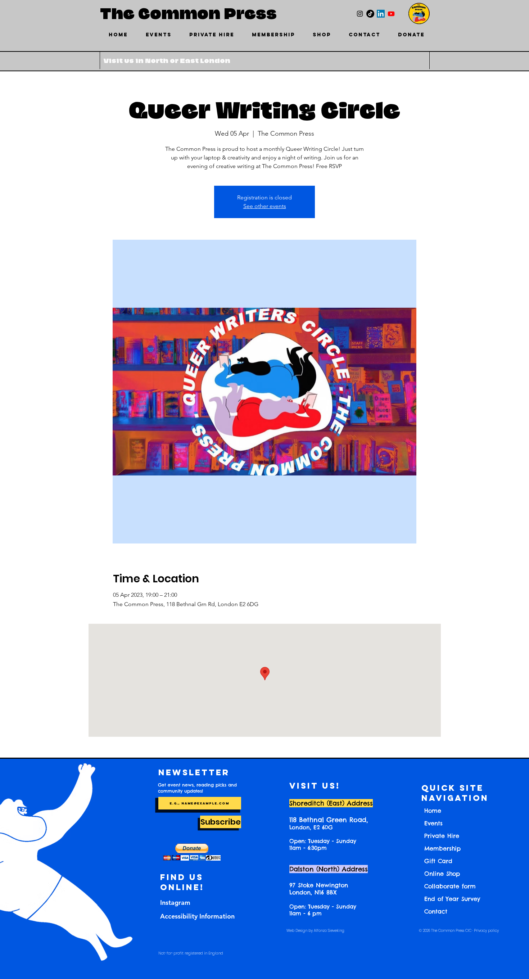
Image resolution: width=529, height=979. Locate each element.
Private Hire (441, 835)
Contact (435, 911)
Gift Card (438, 861)
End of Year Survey (452, 898)
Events (433, 823)
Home (432, 810)
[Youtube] (391, 14)
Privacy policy (486, 930)
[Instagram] (360, 14)
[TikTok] (370, 14)
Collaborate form (450, 886)
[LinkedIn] (381, 14)
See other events (264, 206)
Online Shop (442, 873)
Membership (442, 848)
